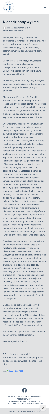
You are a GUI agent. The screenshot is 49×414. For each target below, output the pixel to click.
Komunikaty (18, 30)
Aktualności (8, 30)
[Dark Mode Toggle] (43, 408)
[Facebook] (24, 390)
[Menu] (45, 7)
